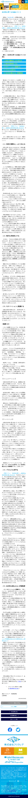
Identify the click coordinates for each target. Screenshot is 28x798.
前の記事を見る (14, 711)
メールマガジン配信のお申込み (14, 703)
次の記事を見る (13, 715)
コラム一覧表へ (14, 706)
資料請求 (20, 752)
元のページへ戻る (14, 719)
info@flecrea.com (15, 757)
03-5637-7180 (15, 760)
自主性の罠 (10, 17)
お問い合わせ (7, 752)
